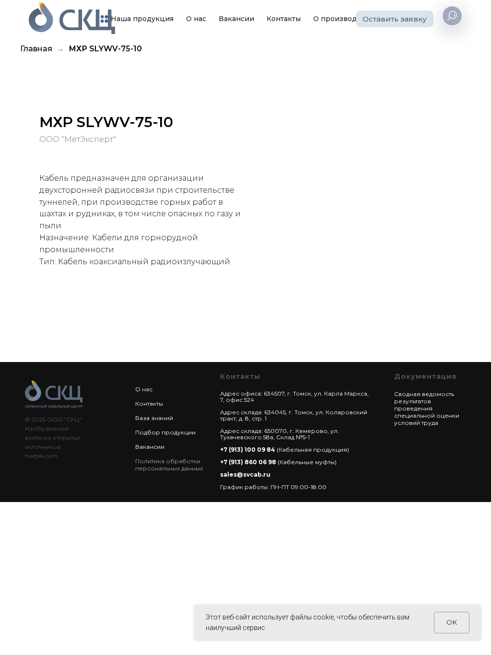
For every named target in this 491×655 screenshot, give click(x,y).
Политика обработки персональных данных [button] (169, 464)
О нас (196, 18)
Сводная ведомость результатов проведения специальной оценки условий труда (426, 408)
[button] (394, 19)
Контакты (284, 18)
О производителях (347, 18)
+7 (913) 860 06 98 (248, 462)
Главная (36, 48)
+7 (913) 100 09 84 (247, 449)
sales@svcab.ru (245, 474)
